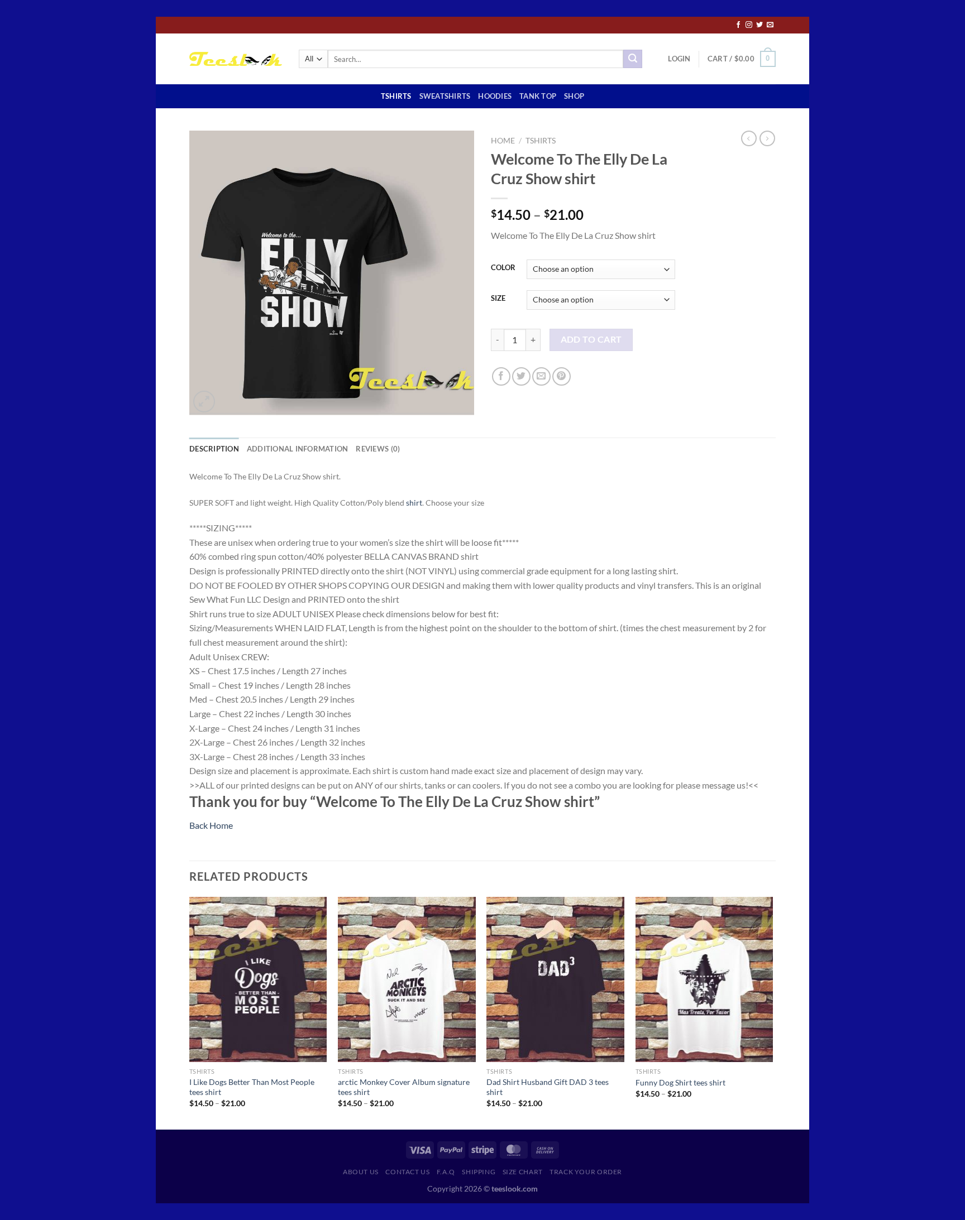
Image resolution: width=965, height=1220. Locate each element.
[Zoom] (204, 401)
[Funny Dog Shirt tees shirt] (704, 979)
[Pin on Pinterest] (561, 376)
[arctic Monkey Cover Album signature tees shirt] (407, 979)
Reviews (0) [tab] (378, 448)
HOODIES (495, 96)
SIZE (498, 298)
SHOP (574, 96)
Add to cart (591, 339)
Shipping (478, 1172)
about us (361, 1172)
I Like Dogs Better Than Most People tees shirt (251, 1087)
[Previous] (189, 1012)
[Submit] (632, 59)
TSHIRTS (396, 96)
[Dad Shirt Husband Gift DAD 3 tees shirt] (555, 979)
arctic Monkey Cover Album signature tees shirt (404, 1087)
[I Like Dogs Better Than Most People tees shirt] (258, 979)
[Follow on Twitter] (759, 25)
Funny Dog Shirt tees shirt (680, 1082)
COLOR (503, 268)
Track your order (586, 1172)
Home (503, 140)
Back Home (211, 825)
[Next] (772, 1012)
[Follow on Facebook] (738, 25)
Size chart (523, 1172)
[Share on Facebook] (501, 376)
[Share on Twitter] (521, 376)
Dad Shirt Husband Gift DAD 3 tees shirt (547, 1087)
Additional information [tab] (297, 448)
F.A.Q (446, 1172)
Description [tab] (214, 448)
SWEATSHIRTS (445, 96)
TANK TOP (537, 96)
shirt (414, 502)
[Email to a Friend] (541, 376)
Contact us (407, 1172)
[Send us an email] (770, 25)
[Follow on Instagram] (749, 25)
